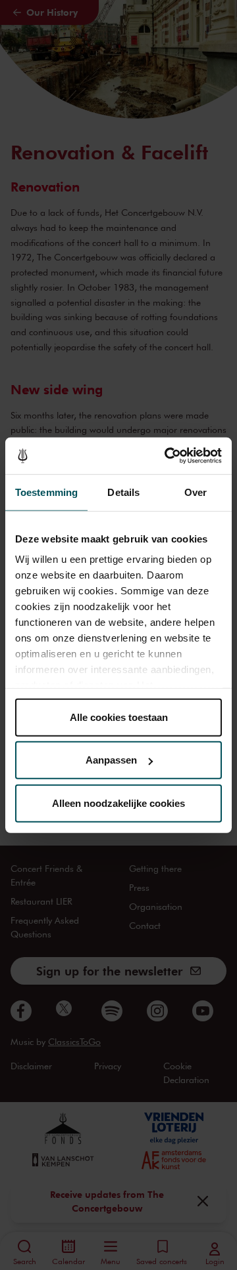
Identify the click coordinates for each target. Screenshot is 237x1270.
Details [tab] (123, 491)
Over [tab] (195, 491)
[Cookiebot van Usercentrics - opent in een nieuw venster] (167, 455)
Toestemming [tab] (46, 491)
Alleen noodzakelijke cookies (118, 802)
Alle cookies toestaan (119, 716)
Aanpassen (111, 760)
